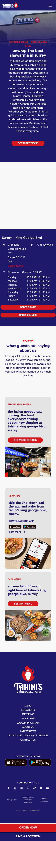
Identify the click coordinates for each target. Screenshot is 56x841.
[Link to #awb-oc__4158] (50, 5)
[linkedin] (47, 787)
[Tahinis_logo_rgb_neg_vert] (28, 666)
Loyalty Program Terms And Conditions (28, 799)
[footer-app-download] (16, 760)
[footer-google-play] (40, 760)
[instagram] (21, 787)
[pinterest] (28, 787)
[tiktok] (34, 787)
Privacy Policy (11, 800)
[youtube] (41, 787)
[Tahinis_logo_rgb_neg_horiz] (10, 3)
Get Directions (15, 265)
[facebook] (8, 787)
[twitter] (14, 787)
